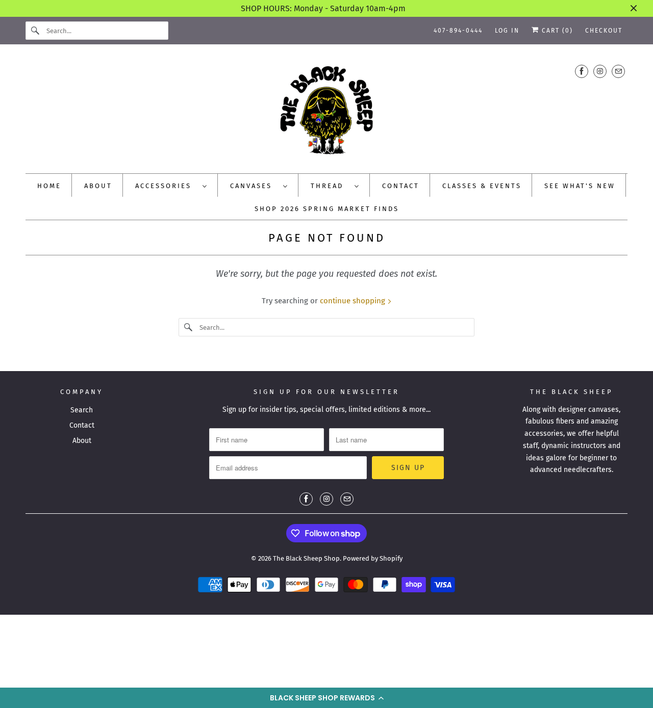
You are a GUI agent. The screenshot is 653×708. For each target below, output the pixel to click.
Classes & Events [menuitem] (481, 186)
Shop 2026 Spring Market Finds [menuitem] (327, 209)
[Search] (36, 30)
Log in (507, 30)
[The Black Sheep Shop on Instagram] (600, 71)
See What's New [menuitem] (579, 186)
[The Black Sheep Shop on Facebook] (581, 71)
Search (81, 410)
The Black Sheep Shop (306, 558)
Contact (81, 425)
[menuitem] (171, 185)
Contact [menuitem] (400, 186)
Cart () (556, 30)
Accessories (166, 186)
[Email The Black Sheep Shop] (618, 71)
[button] (326, 698)
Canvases (254, 186)
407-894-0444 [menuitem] (458, 30)
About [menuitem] (98, 186)
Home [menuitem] (49, 186)
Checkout (603, 30)
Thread (330, 186)
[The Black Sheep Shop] (326, 111)
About (81, 440)
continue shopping (353, 300)
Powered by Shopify (373, 558)
